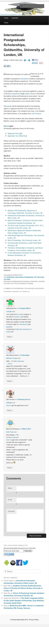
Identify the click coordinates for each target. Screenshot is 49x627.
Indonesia (20, 361)
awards (9, 106)
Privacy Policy (34, 620)
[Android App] (7, 565)
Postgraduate (28, 277)
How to (6, 126)
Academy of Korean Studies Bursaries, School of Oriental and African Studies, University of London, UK (23, 588)
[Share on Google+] (41, 63)
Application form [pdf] (15, 133)
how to (10, 363)
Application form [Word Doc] (17, 136)
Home (6, 18)
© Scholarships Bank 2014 (19, 620)
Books (6, 23)
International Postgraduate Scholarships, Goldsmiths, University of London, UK (24, 44)
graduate (9, 327)
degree (27, 93)
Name (12, 488)
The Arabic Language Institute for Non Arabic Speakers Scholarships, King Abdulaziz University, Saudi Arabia (24, 600)
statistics (17, 317)
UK (35, 277)
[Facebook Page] (19, 565)
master (21, 314)
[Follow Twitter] (25, 565)
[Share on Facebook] (35, 60)
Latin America (36, 113)
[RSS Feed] (9, 555)
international (24, 78)
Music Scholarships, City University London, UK (24, 240)
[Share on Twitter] (35, 63)
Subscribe (15, 18)
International (19, 277)
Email (12, 500)
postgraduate (15, 93)
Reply (9, 336)
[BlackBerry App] (13, 565)
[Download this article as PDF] (7, 66)
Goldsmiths (10, 277)
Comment (11, 511)
